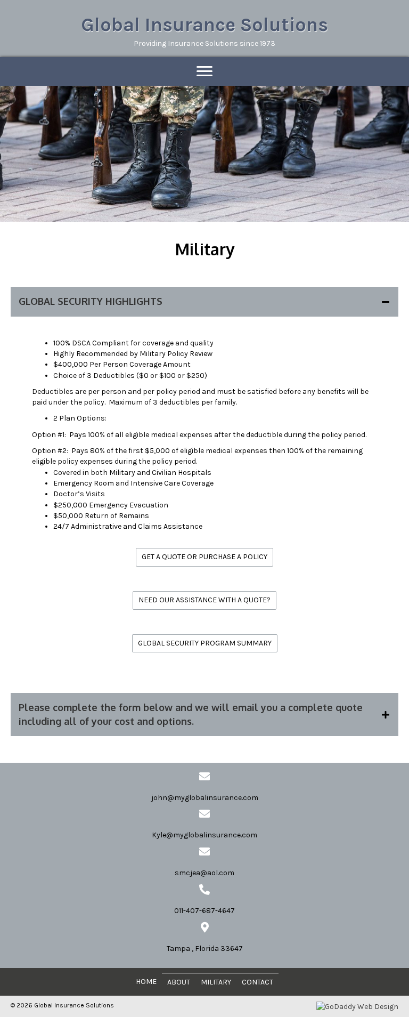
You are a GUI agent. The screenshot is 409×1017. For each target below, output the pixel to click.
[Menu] (204, 71)
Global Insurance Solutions (204, 24)
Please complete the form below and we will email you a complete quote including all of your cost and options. (191, 714)
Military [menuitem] (216, 982)
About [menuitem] (178, 982)
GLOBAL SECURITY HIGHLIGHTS (90, 301)
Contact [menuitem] (257, 982)
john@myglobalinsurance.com (204, 797)
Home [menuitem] (146, 981)
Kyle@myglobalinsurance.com (204, 835)
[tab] (204, 301)
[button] (204, 557)
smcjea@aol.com (204, 872)
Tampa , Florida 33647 (205, 948)
